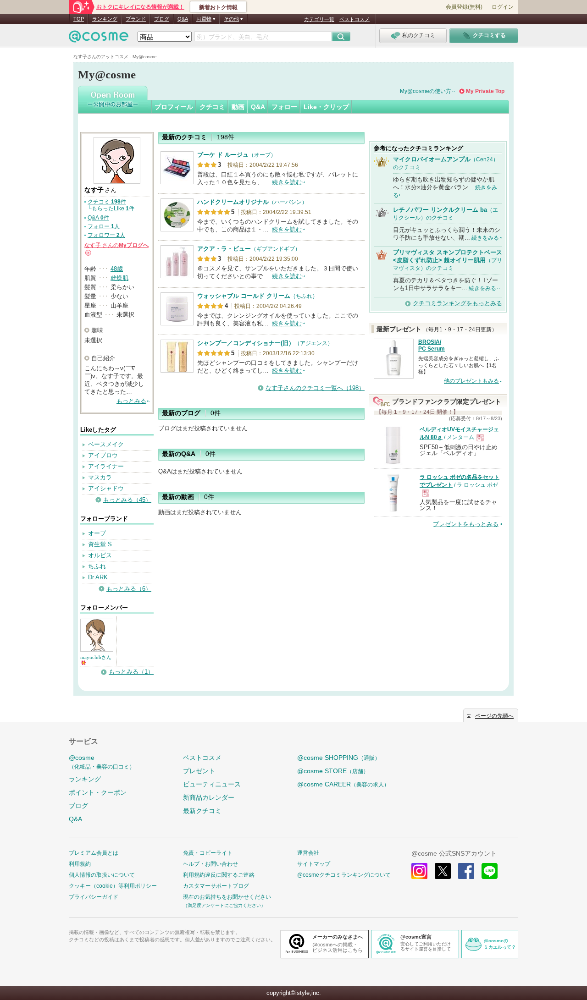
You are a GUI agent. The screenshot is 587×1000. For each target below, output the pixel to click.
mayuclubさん (95, 657)
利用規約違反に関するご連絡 (219, 875)
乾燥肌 (119, 278)
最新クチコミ (202, 810)
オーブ (97, 533)
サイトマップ (313, 864)
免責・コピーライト (208, 853)
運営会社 (308, 853)
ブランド (136, 19)
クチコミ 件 (107, 201)
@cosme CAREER (343, 784)
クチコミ (212, 106)
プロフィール (174, 106)
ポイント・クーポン (98, 792)
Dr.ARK (98, 577)
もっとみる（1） (131, 671)
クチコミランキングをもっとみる (457, 303)
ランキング (104, 19)
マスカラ (100, 477)
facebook (466, 871)
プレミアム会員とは (93, 853)
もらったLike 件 (113, 208)
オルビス (100, 555)
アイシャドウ (106, 488)
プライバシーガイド (93, 897)
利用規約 (80, 864)
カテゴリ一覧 (319, 19)
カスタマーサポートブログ (216, 886)
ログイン (503, 7)
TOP (78, 19)
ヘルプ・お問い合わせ (210, 864)
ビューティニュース (212, 784)
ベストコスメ (354, 19)
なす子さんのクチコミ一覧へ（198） (315, 388)
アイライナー (106, 466)
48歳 (117, 268)
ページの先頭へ (494, 716)
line (490, 871)
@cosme (102, 762)
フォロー (284, 106)
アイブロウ (103, 455)
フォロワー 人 (106, 235)
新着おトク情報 (218, 7)
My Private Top (485, 91)
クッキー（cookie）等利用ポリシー (113, 886)
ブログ (161, 19)
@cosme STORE (333, 771)
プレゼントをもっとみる (465, 524)
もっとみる (131, 400)
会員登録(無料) (464, 7)
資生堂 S (100, 544)
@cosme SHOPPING (338, 757)
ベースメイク (106, 444)
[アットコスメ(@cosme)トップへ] (98, 38)
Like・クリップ (326, 106)
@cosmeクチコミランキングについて (344, 875)
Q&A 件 (98, 217)
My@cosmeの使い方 (425, 91)
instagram (419, 871)
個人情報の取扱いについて (102, 875)
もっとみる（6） (128, 588)
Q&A (182, 19)
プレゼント (199, 771)
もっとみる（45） (127, 499)
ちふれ (97, 566)
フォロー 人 (104, 226)
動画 (238, 106)
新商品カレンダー (208, 797)
